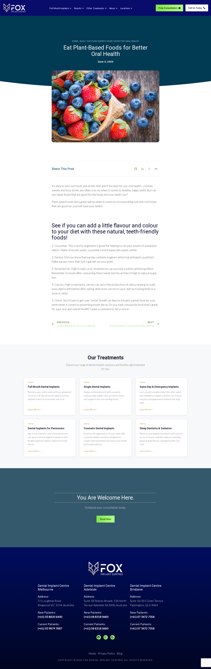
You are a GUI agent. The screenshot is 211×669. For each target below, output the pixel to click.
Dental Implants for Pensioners (46, 428)
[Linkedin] (142, 169)
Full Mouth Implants (59, 8)
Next (131, 324)
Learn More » (34, 409)
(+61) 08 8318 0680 (96, 616)
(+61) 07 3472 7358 (142, 616)
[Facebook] (136, 169)
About (112, 8)
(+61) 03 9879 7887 (50, 628)
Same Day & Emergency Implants (159, 386)
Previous (76, 324)
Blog (119, 653)
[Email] (156, 169)
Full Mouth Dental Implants (44, 386)
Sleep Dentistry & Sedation (156, 428)
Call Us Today (195, 8)
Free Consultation (168, 8)
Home (92, 653)
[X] (149, 169)
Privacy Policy (106, 653)
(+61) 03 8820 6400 (50, 616)
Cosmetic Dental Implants (99, 428)
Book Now (105, 519)
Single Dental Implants (97, 386)
